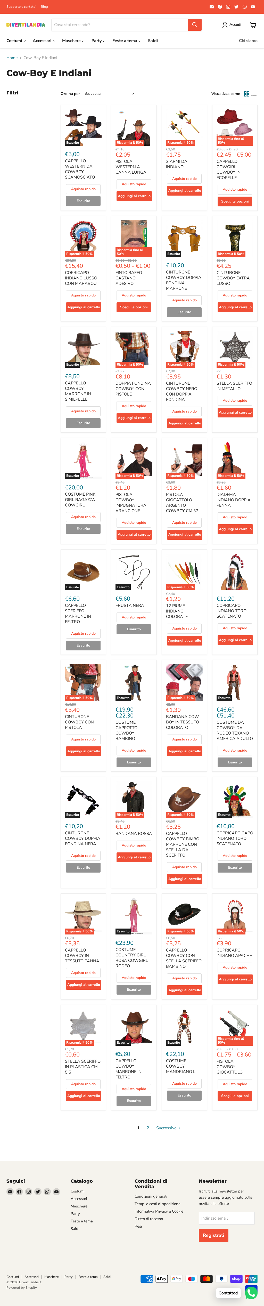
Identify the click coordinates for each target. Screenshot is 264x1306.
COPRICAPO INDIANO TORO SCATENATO (231, 611)
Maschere (72, 41)
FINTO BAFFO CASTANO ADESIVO (129, 278)
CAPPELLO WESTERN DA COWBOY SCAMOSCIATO (80, 169)
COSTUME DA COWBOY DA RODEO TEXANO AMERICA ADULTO (235, 730)
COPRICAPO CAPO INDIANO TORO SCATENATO (235, 838)
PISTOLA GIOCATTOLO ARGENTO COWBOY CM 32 (182, 503)
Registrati (213, 1235)
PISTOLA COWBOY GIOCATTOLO (230, 1067)
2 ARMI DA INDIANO (176, 164)
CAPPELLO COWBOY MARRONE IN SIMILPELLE (78, 391)
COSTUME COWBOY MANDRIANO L (180, 1066)
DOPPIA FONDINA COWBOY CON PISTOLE (133, 389)
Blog (44, 7)
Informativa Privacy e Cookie (159, 1211)
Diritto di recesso (149, 1218)
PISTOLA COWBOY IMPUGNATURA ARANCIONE (131, 503)
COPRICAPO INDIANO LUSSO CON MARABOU (81, 278)
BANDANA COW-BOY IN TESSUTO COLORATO (183, 722)
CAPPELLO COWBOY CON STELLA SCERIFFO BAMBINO (184, 958)
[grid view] (246, 94)
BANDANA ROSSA (134, 833)
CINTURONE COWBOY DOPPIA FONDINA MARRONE (183, 280)
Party (97, 41)
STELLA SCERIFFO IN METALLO (234, 386)
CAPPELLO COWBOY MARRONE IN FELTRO (129, 1069)
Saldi (153, 41)
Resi (138, 1226)
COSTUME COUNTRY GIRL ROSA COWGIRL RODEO (132, 958)
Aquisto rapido (83, 189)
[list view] (254, 94)
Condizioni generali (151, 1196)
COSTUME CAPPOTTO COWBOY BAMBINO (126, 730)
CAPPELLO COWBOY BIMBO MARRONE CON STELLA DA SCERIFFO (182, 844)
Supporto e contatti (21, 7)
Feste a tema (125, 41)
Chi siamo (248, 41)
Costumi (14, 41)
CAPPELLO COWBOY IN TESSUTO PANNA (82, 955)
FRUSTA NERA (130, 605)
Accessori (42, 41)
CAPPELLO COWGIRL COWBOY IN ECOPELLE (229, 170)
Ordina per (70, 94)
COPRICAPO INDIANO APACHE (234, 952)
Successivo (167, 1128)
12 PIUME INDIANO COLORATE (177, 611)
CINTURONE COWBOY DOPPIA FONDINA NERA (82, 838)
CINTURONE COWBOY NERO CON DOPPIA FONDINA (181, 391)
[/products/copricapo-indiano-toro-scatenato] (235, 572)
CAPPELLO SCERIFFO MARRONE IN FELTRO (78, 614)
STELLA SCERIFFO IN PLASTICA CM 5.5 (83, 1067)
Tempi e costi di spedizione (157, 1203)
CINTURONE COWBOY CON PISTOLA (79, 722)
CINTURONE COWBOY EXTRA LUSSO (233, 278)
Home (12, 57)
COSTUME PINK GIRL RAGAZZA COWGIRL (80, 499)
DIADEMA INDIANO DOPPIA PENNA (234, 500)
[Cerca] (195, 25)
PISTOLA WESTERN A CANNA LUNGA (131, 167)
